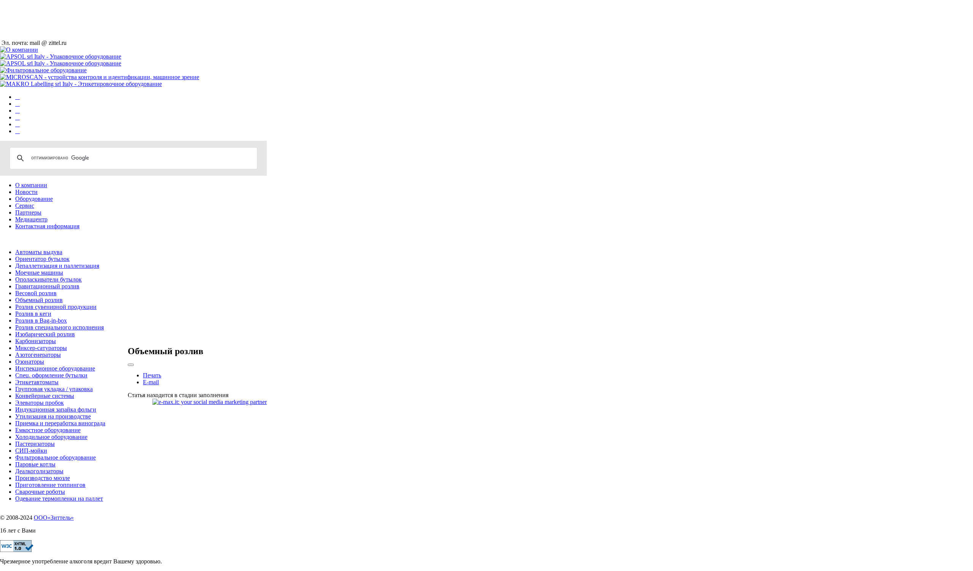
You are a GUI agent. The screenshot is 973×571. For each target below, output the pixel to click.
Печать (152, 375)
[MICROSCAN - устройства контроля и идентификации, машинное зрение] (17, 124)
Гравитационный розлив (47, 286)
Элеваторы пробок (39, 402)
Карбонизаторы (35, 341)
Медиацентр (31, 219)
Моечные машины (39, 272)
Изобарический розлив (45, 334)
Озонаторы (29, 361)
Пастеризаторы (35, 444)
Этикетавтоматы (37, 382)
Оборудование (34, 199)
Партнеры (28, 212)
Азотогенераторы (38, 355)
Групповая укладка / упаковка (54, 389)
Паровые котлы (35, 464)
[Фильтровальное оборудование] (17, 117)
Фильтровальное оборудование (55, 457)
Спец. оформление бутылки (51, 375)
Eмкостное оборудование (48, 430)
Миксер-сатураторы (41, 348)
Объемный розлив (39, 300)
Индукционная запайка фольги (55, 409)
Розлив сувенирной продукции (56, 307)
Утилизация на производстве (53, 416)
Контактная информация (47, 226)
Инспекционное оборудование (55, 368)
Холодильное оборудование (51, 437)
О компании (31, 185)
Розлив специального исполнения (59, 327)
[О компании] (17, 97)
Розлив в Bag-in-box (41, 320)
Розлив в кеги (33, 313)
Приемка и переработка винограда (60, 423)
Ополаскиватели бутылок (48, 279)
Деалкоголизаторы (39, 471)
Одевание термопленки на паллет (59, 498)
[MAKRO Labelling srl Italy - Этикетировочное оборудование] (17, 131)
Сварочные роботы (40, 491)
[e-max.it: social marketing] (209, 401)
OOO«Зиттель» (54, 517)
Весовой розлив (36, 293)
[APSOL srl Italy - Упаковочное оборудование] (17, 103)
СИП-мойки (31, 450)
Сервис (24, 205)
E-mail (151, 382)
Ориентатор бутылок (42, 259)
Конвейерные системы (44, 396)
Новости (26, 192)
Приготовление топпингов (50, 485)
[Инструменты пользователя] (131, 365)
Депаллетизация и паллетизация (57, 265)
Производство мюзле (42, 478)
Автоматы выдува (38, 252)
